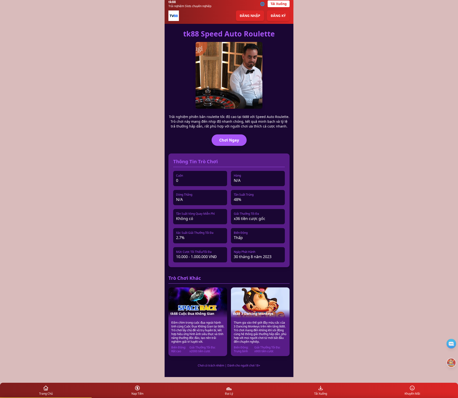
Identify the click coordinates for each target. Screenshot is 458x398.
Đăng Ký (278, 15)
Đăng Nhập (250, 15)
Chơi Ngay (229, 140)
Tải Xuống (279, 3)
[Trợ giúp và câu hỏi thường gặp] (451, 343)
